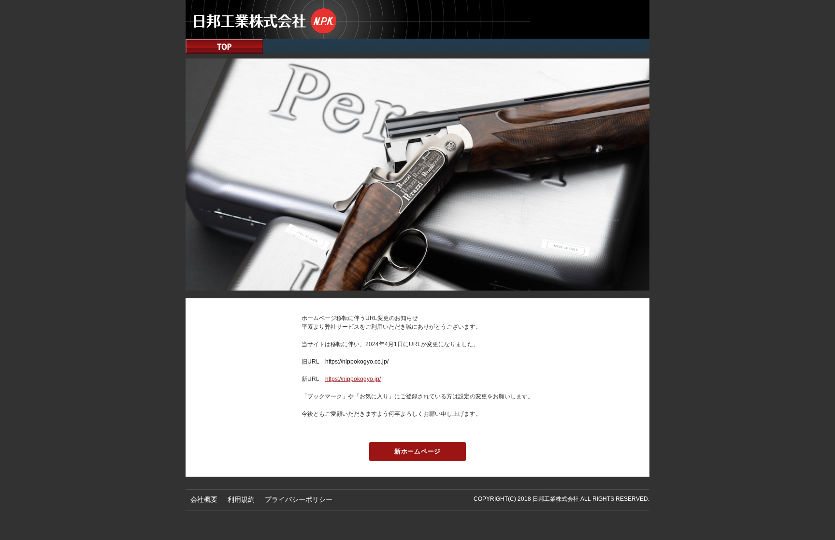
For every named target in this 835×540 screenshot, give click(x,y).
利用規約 (241, 499)
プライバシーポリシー (298, 499)
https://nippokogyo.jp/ (353, 379)
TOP (224, 46)
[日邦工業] (417, 19)
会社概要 (203, 499)
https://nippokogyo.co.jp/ (357, 361)
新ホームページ (417, 451)
